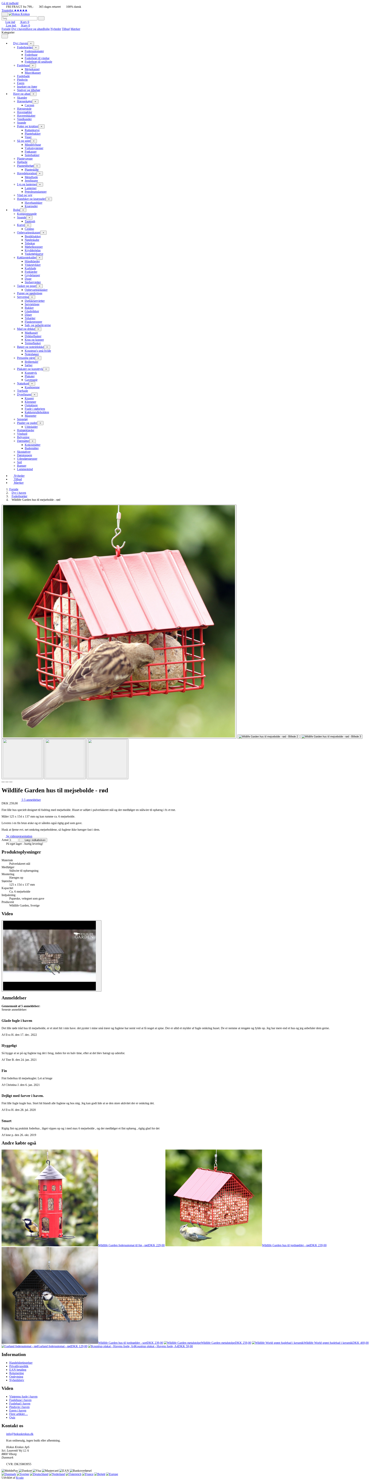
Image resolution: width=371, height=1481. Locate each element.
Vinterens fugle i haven (23, 1396)
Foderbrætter (19, 496)
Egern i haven (17, 1410)
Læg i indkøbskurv (35, 840)
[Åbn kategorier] (5, 14)
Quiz (12, 1417)
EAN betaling (17, 1369)
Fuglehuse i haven (20, 1400)
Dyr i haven (18, 29)
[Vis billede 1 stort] (119, 622)
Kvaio (20, 1477)
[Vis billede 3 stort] (331, 737)
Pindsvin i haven (19, 1407)
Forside (6, 29)
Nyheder (55, 29)
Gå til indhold (10, 3)
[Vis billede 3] (107, 759)
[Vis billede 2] (65, 759)
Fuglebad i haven (19, 1403)
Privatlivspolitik (18, 1366)
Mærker (75, 29)
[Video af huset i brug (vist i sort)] (51, 956)
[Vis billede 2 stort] (268, 737)
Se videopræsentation (18, 836)
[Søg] (41, 18)
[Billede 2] (7, 781)
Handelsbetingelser (20, 1362)
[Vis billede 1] (22, 759)
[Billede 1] (3, 781)
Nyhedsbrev (16, 1380)
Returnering (16, 1373)
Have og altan (34, 29)
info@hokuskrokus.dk (19, 1434)
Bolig (46, 29)
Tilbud (66, 29)
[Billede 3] (10, 781)
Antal (5, 840)
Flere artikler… (18, 1414)
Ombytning (16, 1376)
